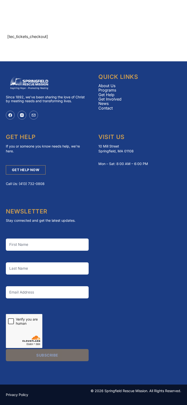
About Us (106, 85)
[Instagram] (22, 115)
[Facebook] (10, 115)
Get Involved (110, 99)
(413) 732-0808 (32, 184)
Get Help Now (25, 170)
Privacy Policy (17, 395)
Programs (107, 90)
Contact (105, 108)
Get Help (106, 94)
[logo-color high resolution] (43, 12)
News (103, 103)
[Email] (33, 115)
